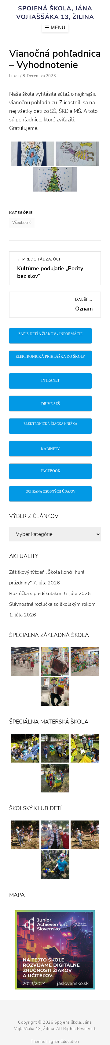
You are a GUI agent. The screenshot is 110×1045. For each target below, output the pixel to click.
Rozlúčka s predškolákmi (36, 593)
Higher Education (62, 1041)
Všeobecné (21, 222)
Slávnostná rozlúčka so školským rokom (52, 604)
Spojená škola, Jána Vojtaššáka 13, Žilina (55, 12)
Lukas (14, 76)
